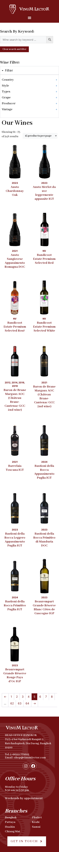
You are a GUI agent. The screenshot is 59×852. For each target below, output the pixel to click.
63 (19, 703)
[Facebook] (33, 766)
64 (27, 703)
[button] (29, 17)
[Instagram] (26, 766)
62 (12, 703)
